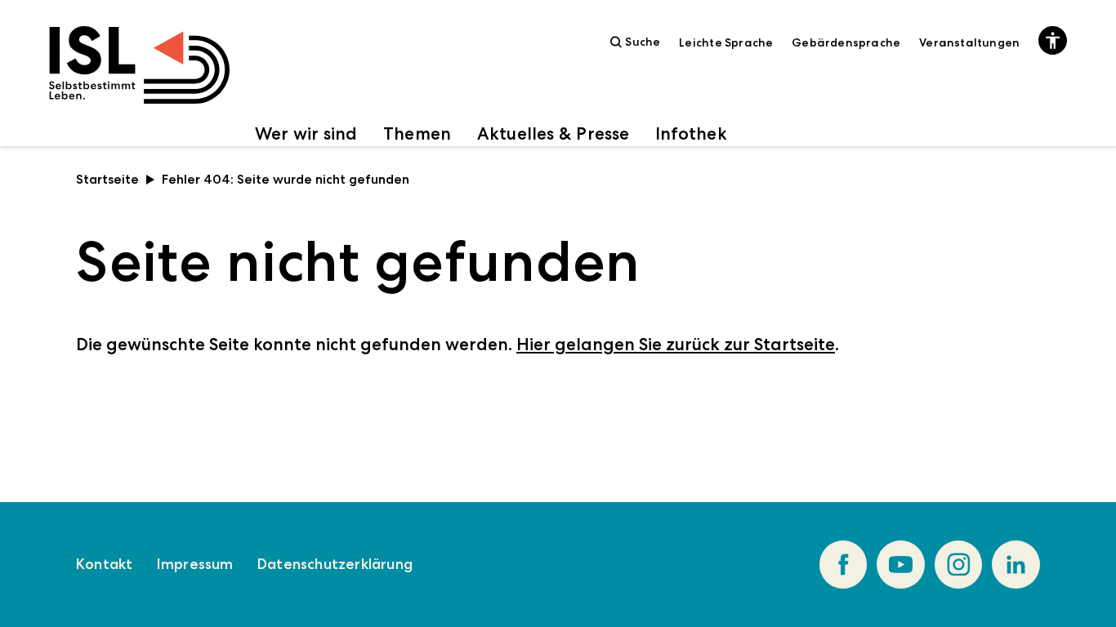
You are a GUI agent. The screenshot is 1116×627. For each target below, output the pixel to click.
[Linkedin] (1016, 564)
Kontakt (104, 564)
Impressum (195, 564)
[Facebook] (843, 564)
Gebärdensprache (846, 42)
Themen (417, 133)
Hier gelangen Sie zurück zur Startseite (675, 344)
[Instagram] (959, 564)
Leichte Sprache (726, 42)
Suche (642, 41)
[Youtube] (901, 564)
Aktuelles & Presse (553, 133)
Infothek (691, 133)
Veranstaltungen (969, 42)
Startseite (107, 179)
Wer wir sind (306, 133)
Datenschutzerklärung (335, 564)
